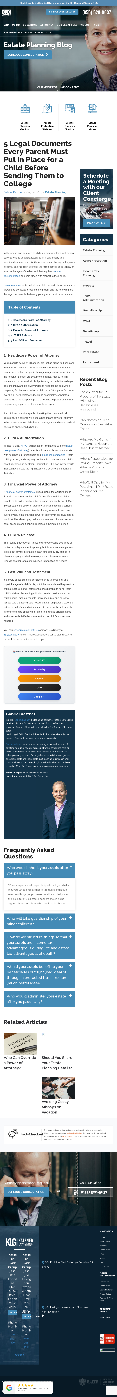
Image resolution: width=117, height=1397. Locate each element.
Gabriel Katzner (13, 192)
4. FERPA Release (21, 335)
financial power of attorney (20, 492)
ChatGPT (39, 660)
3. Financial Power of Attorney (29, 330)
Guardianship (92, 310)
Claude (39, 678)
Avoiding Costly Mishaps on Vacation (55, 1106)
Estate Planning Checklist (69, 126)
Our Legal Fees (67, 25)
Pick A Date (95, 222)
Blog (28, 32)
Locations (30, 25)
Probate (88, 285)
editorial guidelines (74, 1133)
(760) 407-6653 (13, 1339)
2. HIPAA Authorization (24, 325)
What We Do (12, 25)
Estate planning (12, 285)
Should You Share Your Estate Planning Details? (57, 1062)
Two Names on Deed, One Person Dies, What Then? (96, 424)
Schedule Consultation (62, 12)
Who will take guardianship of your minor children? (36, 921)
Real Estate (91, 352)
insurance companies (53, 455)
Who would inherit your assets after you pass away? (37, 870)
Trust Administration (93, 298)
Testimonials (13, 32)
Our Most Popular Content (58, 87)
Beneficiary (91, 331)
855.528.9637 (11, 634)
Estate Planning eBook (92, 126)
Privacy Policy (105, 1294)
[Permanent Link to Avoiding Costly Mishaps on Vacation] (58, 1087)
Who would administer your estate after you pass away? (36, 999)
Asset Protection (95, 260)
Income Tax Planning (91, 273)
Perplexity (40, 669)
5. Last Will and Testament (27, 340)
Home (102, 1237)
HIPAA (24, 445)
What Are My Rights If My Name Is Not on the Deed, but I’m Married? (96, 444)
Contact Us (43, 32)
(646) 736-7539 (26, 1343)
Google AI (39, 696)
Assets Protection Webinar (47, 126)
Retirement (91, 362)
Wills (86, 320)
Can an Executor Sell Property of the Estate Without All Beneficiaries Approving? (95, 400)
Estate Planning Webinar (25, 126)
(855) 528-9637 (96, 12)
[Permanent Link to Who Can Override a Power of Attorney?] (20, 1043)
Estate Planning (94, 250)
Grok (39, 687)
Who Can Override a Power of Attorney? (20, 1062)
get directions (13, 1312)
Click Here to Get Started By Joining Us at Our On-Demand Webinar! (57, 3)
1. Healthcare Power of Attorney (31, 320)
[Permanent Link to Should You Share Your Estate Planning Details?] (58, 1043)
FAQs (96, 25)
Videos (85, 25)
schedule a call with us (26, 630)
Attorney (47, 25)
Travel (87, 341)
